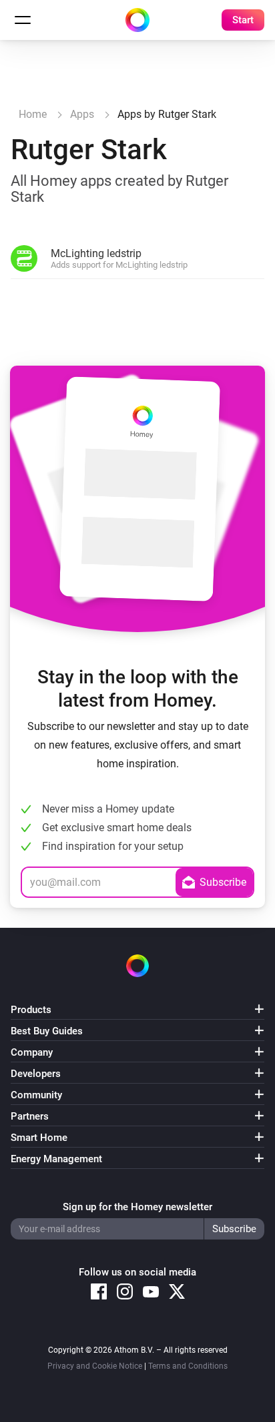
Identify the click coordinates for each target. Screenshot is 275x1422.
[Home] (137, 20)
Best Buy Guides (47, 1031)
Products (31, 1010)
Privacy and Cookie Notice (94, 1366)
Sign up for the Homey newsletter (137, 1207)
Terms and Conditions (188, 1366)
